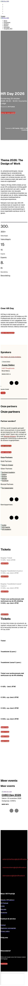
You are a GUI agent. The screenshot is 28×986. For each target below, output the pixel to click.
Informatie (7, 11)
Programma (7, 6)
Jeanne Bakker (8, 365)
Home (5, 4)
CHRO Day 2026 (11, 795)
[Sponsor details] (7, 465)
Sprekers (6, 8)
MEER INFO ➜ (6, 374)
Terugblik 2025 (9, 13)
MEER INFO (5, 804)
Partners (6, 10)
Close (3, 393)
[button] (3, 16)
